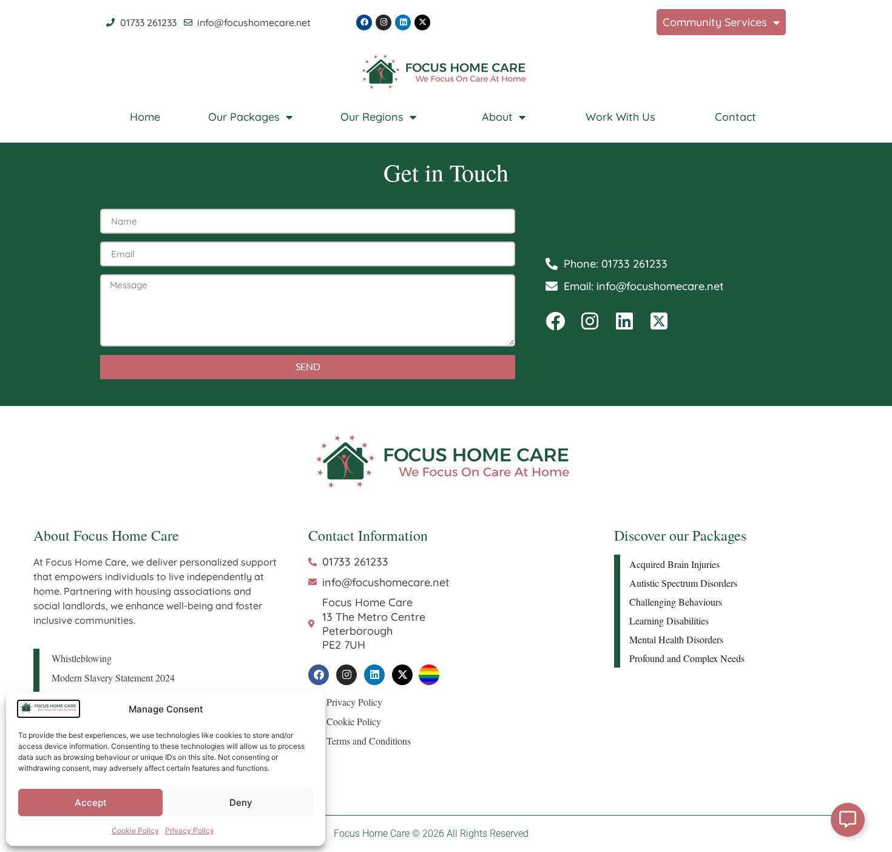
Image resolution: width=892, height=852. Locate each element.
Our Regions (372, 117)
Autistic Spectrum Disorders (683, 582)
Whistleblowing (82, 658)
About (497, 117)
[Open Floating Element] (848, 820)
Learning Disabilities (669, 620)
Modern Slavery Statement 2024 (113, 677)
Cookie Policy (135, 830)
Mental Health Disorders (676, 639)
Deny (240, 802)
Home (145, 117)
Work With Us (620, 117)
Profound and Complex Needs (687, 658)
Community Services (715, 22)
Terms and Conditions (368, 740)
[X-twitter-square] (659, 321)
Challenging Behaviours (675, 601)
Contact (735, 117)
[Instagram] (383, 22)
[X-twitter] (422, 22)
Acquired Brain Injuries (674, 564)
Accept (91, 802)
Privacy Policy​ (189, 830)
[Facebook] (364, 22)
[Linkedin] (403, 22)
